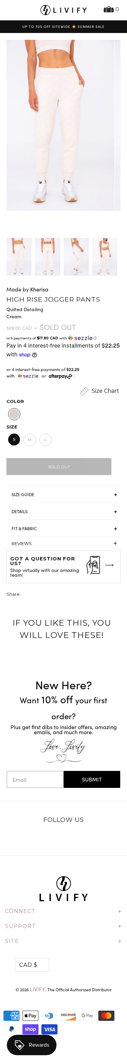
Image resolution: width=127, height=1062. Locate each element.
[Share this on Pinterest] (51, 595)
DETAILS (19, 511)
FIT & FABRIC (24, 528)
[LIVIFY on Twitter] (42, 837)
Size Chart (104, 391)
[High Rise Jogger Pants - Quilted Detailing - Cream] (58, 125)
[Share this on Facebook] (39, 595)
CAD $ (28, 965)
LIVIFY (37, 989)
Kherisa (39, 289)
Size (11, 426)
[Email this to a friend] (64, 595)
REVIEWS (64, 543)
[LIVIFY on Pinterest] (70, 837)
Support (63, 926)
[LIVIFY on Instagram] (84, 837)
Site (63, 941)
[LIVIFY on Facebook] (56, 837)
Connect (63, 911)
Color (15, 401)
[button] (63, 338)
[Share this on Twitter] (26, 595)
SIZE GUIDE (23, 494)
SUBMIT (92, 779)
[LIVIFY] (64, 10)
